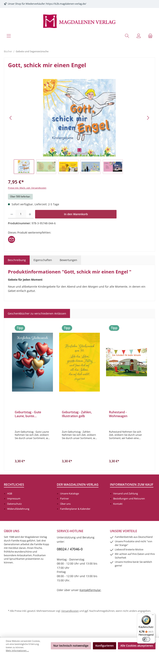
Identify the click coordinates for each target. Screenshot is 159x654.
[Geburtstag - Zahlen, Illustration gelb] (79, 362)
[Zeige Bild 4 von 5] (86, 153)
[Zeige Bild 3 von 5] (79, 153)
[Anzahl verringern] (12, 214)
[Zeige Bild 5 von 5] (93, 153)
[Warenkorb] (150, 36)
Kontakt (118, 503)
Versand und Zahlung (125, 493)
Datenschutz (14, 503)
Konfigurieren (104, 645)
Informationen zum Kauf (131, 484)
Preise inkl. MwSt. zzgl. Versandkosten (27, 187)
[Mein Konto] (138, 36)
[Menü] (9, 36)
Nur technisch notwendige (70, 645)
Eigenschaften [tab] (43, 260)
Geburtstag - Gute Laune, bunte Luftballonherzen (28, 414)
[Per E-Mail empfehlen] (11, 239)
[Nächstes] (148, 118)
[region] (79, 126)
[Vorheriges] (11, 118)
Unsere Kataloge (69, 493)
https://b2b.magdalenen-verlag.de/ (66, 3)
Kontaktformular (90, 590)
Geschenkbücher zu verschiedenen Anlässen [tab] (37, 313)
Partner (64, 498)
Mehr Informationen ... (17, 650)
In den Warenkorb (76, 214)
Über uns (65, 503)
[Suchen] (127, 36)
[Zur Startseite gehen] (79, 21)
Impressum (13, 498)
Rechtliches (14, 484)
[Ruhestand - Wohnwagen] (126, 362)
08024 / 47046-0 (70, 549)
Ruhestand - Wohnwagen (118, 414)
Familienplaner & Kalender (75, 508)
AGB (9, 493)
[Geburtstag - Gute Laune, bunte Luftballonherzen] (32, 362)
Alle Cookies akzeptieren (136, 645)
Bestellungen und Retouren (129, 498)
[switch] (146, 639)
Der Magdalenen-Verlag (78, 484)
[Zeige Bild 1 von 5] (65, 153)
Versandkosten (70, 611)
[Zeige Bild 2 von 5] (72, 153)
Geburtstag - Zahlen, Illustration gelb (77, 414)
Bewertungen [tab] (68, 260)
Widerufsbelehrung (18, 508)
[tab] (17, 260)
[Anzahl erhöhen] (30, 214)
